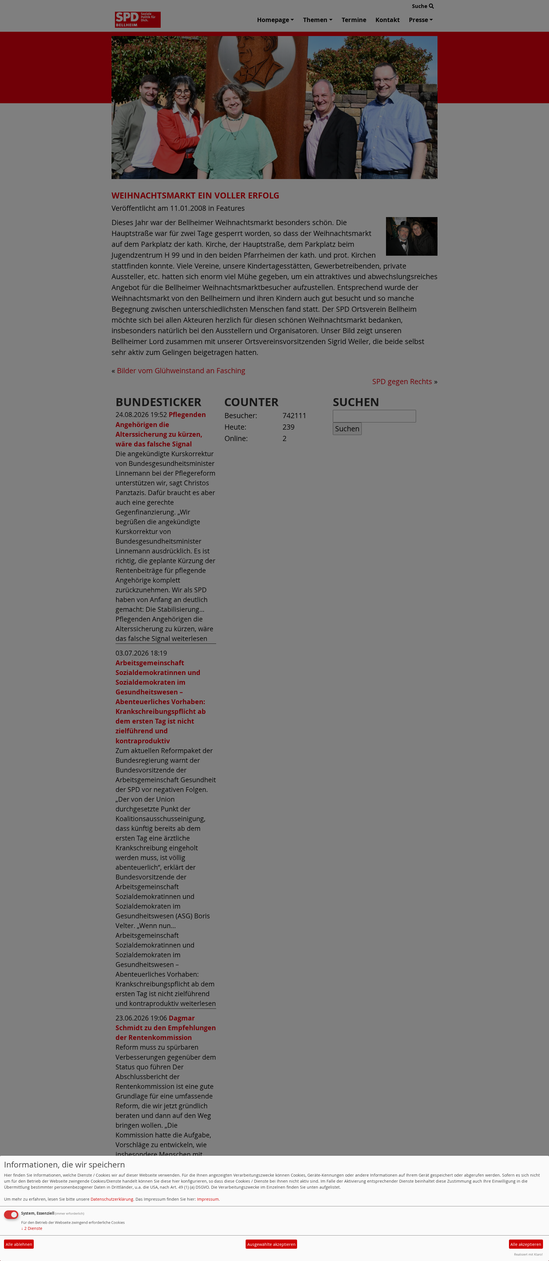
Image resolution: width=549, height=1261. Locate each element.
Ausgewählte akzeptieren (271, 1244)
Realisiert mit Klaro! (528, 1254)
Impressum (208, 1199)
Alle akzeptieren (525, 1244)
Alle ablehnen (19, 1244)
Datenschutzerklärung (112, 1199)
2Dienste (31, 1228)
